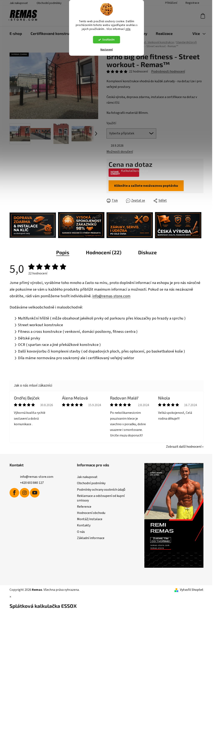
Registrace (192, 3)
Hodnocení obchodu (91, 513)
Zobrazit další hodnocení (183, 446)
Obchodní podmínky (49, 3)
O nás (81, 532)
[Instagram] (24, 493)
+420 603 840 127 (32, 482)
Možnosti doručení (119, 151)
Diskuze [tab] (147, 252)
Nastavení (106, 50)
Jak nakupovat (19, 3)
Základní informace (90, 538)
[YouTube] (35, 493)
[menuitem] (15, 33)
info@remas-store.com (111, 296)
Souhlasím (108, 40)
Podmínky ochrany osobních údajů (101, 489)
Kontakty (83, 525)
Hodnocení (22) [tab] (103, 252)
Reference (84, 506)
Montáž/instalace (89, 519)
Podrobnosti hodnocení (168, 71)
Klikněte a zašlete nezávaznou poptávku (146, 185)
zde (128, 29)
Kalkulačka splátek (130, 170)
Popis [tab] (62, 252)
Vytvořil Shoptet (191, 589)
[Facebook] (14, 493)
